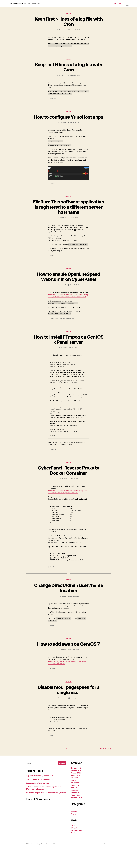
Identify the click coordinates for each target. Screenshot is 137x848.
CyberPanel (58, 318)
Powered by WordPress (53, 844)
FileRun (52, 255)
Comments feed (76, 830)
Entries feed (75, 828)
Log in (73, 825)
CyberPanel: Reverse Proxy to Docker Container (68, 470)
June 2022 (74, 780)
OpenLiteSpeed (65, 318)
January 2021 (75, 795)
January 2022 (75, 785)
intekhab (63, 29)
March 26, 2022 (74, 649)
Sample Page (117, 3)
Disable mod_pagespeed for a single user (68, 689)
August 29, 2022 (74, 285)
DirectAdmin (53, 625)
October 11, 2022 (74, 217)
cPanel (51, 98)
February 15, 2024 (74, 122)
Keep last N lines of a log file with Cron (68, 67)
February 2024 (76, 770)
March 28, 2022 (74, 596)
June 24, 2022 (74, 478)
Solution (68, 196)
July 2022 (74, 778)
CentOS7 (52, 668)
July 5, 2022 (74, 347)
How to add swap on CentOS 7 (68, 644)
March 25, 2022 (74, 698)
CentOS (52, 318)
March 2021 (75, 790)
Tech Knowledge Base (17, 3)
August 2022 (75, 775)
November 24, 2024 (74, 29)
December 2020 (76, 797)
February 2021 (76, 792)
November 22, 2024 (74, 75)
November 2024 (76, 768)
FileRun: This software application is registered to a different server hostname (68, 207)
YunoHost (52, 183)
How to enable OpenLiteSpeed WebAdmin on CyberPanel (68, 276)
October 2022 (76, 773)
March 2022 (75, 783)
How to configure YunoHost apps (68, 117)
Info (72, 809)
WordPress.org (76, 833)
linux (55, 98)
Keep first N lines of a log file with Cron (68, 21)
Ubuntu (72, 318)
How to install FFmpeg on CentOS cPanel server (68, 339)
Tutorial (68, 13)
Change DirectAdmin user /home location (68, 588)
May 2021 (74, 788)
